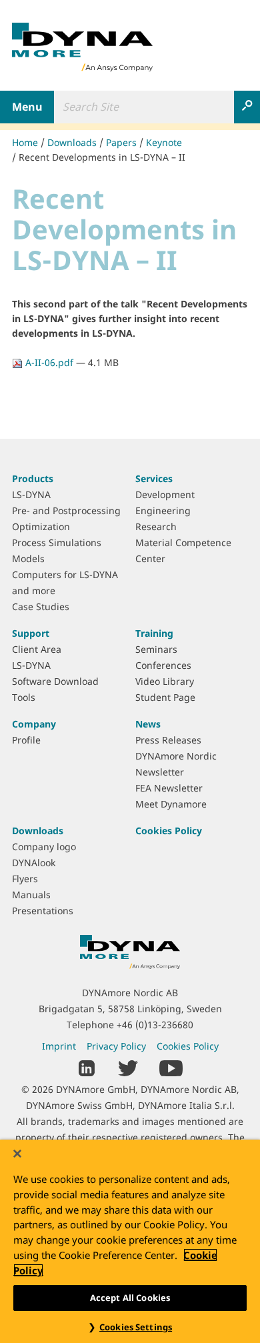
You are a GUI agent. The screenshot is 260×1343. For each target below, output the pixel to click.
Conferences (163, 665)
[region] (130, 1241)
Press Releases (168, 740)
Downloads (72, 142)
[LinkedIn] (87, 1067)
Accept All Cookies (130, 1298)
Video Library (164, 681)
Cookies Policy (168, 830)
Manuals (31, 894)
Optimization (41, 526)
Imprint (59, 1046)
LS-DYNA (31, 494)
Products (32, 478)
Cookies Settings (135, 1327)
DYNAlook (33, 862)
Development (165, 494)
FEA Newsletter (169, 788)
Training (154, 633)
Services (154, 478)
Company (34, 724)
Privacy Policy (116, 1046)
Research (156, 526)
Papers (121, 142)
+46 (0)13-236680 (155, 1024)
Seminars (156, 649)
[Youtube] (171, 1067)
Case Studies (40, 606)
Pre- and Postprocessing (66, 510)
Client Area (36, 649)
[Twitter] (128, 1067)
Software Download (55, 681)
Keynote (164, 142)
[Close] (17, 1154)
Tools (23, 697)
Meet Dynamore (171, 804)
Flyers (25, 878)
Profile (26, 740)
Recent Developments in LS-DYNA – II (102, 157)
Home (25, 142)
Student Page (165, 697)
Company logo (44, 846)
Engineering (163, 510)
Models (28, 558)
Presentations (42, 910)
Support (30, 633)
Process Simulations (56, 542)
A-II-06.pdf (49, 362)
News (148, 724)
